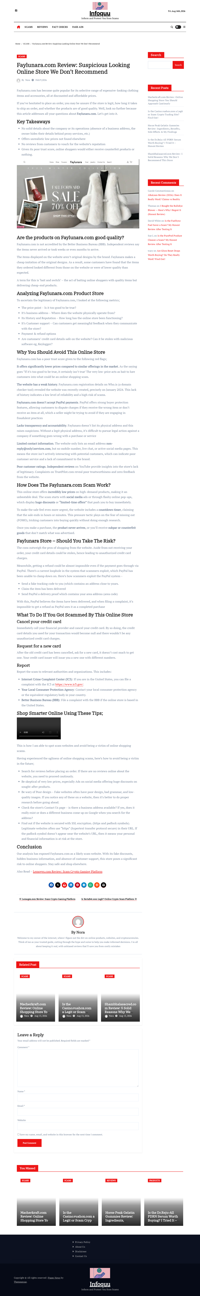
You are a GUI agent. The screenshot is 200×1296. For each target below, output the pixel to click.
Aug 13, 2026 (40, 1015)
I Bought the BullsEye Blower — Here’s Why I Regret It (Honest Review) (165, 210)
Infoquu (100, 13)
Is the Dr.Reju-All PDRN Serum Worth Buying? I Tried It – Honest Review (164, 143)
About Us (80, 1246)
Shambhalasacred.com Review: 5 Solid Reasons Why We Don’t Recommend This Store (120, 1012)
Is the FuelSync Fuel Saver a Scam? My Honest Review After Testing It (164, 225)
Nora (27, 79)
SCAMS (29, 27)
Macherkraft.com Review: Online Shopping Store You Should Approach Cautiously (34, 1012)
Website (21, 1120)
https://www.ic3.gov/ (69, 684)
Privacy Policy (82, 1242)
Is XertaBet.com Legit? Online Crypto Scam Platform (108, 899)
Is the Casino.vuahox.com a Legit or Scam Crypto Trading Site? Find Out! (77, 1012)
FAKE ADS (78, 27)
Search (156, 55)
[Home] (18, 27)
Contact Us (81, 1256)
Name (21, 1091)
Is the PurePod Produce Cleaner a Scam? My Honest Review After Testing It (165, 240)
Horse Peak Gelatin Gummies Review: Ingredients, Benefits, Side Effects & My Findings (164, 128)
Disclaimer (81, 1251)
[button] (184, 27)
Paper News (54, 1277)
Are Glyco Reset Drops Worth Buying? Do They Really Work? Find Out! (164, 255)
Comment (23, 1047)
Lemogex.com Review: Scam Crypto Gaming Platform (67, 871)
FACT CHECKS (60, 27)
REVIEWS (42, 27)
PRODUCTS (154, 1180)
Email (21, 1105)
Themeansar (20, 1281)
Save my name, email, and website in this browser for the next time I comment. (61, 1134)
